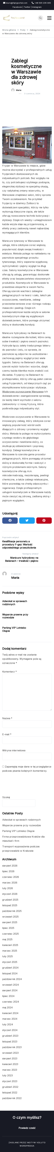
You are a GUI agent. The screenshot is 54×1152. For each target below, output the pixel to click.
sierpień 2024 (10, 990)
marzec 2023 (9, 1069)
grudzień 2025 (10, 899)
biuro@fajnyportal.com (16, 3)
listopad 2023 (9, 1041)
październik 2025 (12, 910)
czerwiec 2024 (10, 1001)
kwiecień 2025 (10, 945)
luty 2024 (7, 1024)
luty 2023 (7, 1075)
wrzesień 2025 (10, 916)
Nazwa (7, 718)
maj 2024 (7, 1007)
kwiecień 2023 (10, 1064)
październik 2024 (12, 979)
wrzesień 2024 (10, 984)
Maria (18, 90)
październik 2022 (12, 1098)
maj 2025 (7, 939)
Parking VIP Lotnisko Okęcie (18, 831)
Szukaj (6, 797)
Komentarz (9, 671)
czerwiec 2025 (10, 933)
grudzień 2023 (10, 1035)
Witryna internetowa (13, 750)
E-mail (6, 734)
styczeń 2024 (10, 1030)
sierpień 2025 (9, 922)
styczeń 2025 (9, 961)
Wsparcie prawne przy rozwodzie (21, 825)
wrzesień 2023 (10, 1052)
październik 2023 (12, 1047)
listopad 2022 (9, 1092)
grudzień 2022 (10, 1086)
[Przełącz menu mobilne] (49, 18)
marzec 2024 (9, 1018)
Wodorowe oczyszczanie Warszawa (23, 391)
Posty (15, 53)
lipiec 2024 (8, 996)
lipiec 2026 (8, 871)
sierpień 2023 (9, 1058)
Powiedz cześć (27, 1127)
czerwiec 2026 (10, 876)
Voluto (41, 1142)
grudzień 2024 (10, 967)
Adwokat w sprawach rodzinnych (14, 603)
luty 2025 (7, 956)
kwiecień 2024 (10, 1013)
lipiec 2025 (8, 927)
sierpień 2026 (9, 865)
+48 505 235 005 (42, 3)
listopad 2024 (10, 973)
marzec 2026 (9, 882)
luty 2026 (7, 888)
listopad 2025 (9, 905)
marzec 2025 (9, 950)
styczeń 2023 (9, 1081)
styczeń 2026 (9, 893)
